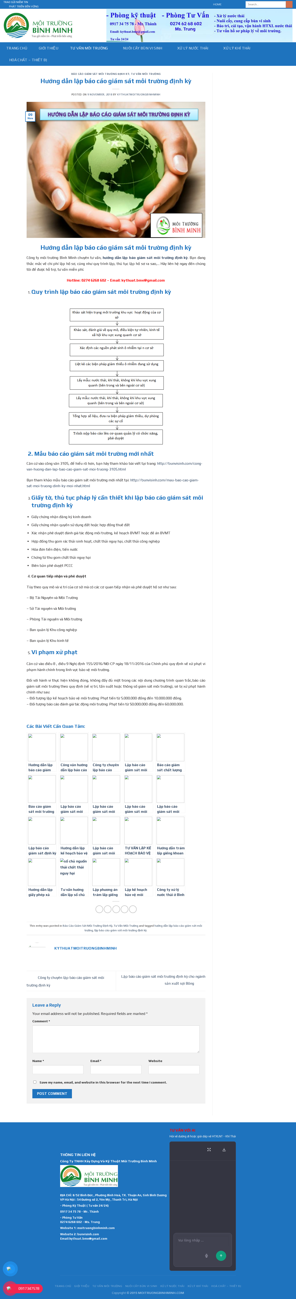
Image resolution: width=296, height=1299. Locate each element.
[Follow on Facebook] (226, 4)
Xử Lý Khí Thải (236, 48)
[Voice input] (206, 1256)
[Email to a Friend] (116, 909)
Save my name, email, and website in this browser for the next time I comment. (103, 1082)
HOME (217, 4)
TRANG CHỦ (16, 48)
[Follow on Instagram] (230, 4)
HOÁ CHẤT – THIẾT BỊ (28, 60)
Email (95, 1061)
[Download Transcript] (224, 1149)
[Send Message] (221, 1256)
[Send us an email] (239, 4)
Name (38, 1061)
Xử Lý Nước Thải (192, 48)
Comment (41, 1021)
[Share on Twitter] (107, 909)
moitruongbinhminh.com (96, 1228)
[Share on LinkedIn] (133, 909)
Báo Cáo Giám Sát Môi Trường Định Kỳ (100, 74)
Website (155, 1061)
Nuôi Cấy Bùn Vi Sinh (142, 48)
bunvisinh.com (88, 1234)
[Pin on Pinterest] (124, 909)
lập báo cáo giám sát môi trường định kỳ (120, 930)
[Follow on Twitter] (235, 4)
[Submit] (289, 4)
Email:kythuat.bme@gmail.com (83, 1238)
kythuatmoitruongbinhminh (138, 94)
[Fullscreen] (209, 1149)
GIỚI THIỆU (49, 48)
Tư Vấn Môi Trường (89, 48)
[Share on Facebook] (99, 909)
